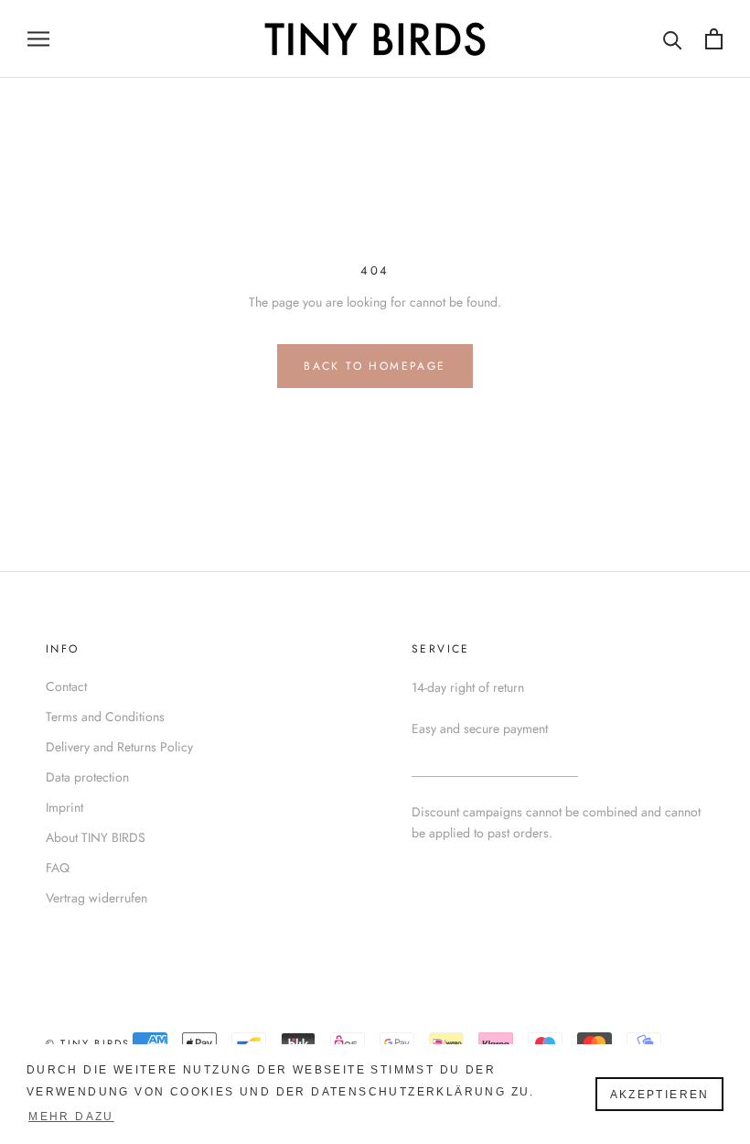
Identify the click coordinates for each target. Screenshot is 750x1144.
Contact (66, 686)
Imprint (64, 807)
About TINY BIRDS (95, 837)
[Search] (672, 39)
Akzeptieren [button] (660, 1094)
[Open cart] (714, 38)
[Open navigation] (38, 39)
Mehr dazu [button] (71, 1116)
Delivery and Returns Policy (119, 747)
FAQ (58, 867)
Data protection (87, 777)
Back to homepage (374, 366)
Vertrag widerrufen (96, 898)
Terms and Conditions (105, 716)
